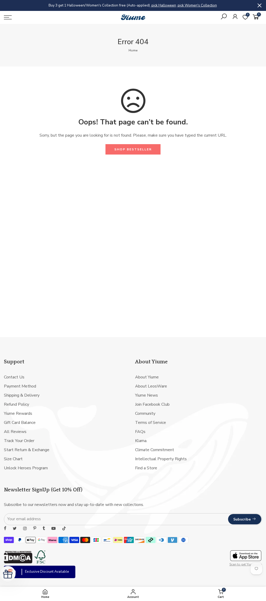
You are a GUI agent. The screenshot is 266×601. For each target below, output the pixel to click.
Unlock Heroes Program (26, 468)
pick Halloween (163, 5)
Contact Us (14, 377)
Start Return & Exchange (26, 450)
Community (145, 413)
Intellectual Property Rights (161, 459)
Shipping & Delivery (21, 395)
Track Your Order (19, 441)
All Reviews (15, 432)
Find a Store (146, 468)
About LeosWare (151, 386)
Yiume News (146, 395)
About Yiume (147, 377)
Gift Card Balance (20, 422)
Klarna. (141, 441)
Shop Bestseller (133, 149)
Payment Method (20, 386)
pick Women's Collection (197, 5)
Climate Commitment (154, 450)
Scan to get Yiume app (245, 564)
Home (133, 50)
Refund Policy (16, 404)
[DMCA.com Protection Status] (18, 562)
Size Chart (13, 459)
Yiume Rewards (18, 413)
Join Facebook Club (152, 404)
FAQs (140, 432)
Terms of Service (150, 422)
